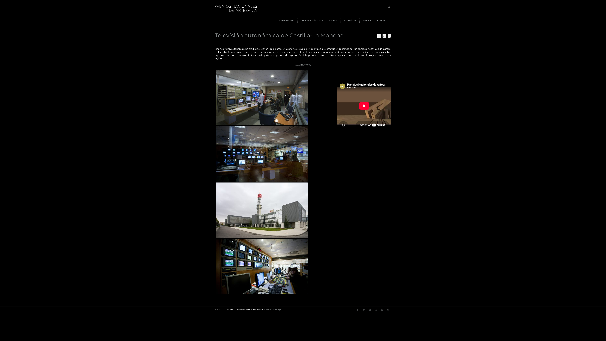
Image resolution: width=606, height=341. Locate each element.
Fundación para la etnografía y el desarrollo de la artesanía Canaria (379, 36)
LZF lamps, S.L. (389, 36)
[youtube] (376, 309)
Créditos (267, 310)
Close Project (384, 36)
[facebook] (358, 309)
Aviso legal (277, 310)
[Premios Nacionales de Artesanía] (236, 11)
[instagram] (388, 309)
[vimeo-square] (382, 309)
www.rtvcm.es (303, 64)
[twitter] (364, 309)
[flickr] (370, 309)
